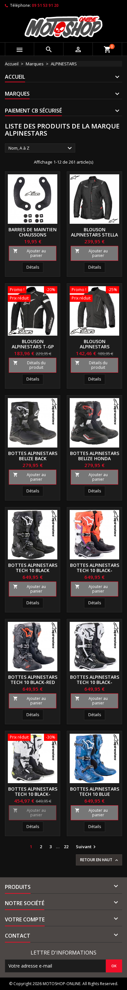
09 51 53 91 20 (45, 5)
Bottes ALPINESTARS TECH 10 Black (32, 567)
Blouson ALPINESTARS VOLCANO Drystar (94, 346)
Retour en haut (99, 860)
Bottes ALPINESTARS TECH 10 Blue (94, 791)
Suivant (86, 847)
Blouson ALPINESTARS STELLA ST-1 (94, 234)
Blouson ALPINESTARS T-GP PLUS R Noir (33, 346)
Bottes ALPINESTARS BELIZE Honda (94, 456)
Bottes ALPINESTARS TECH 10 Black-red (32, 679)
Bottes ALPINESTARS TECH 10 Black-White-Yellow (32, 794)
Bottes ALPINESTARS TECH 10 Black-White (94, 682)
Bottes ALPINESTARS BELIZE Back (32, 456)
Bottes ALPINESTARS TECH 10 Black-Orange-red (94, 570)
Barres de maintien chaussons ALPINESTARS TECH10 (32, 234)
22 (66, 847)
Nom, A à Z (41, 148)
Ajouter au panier (29, 253)
